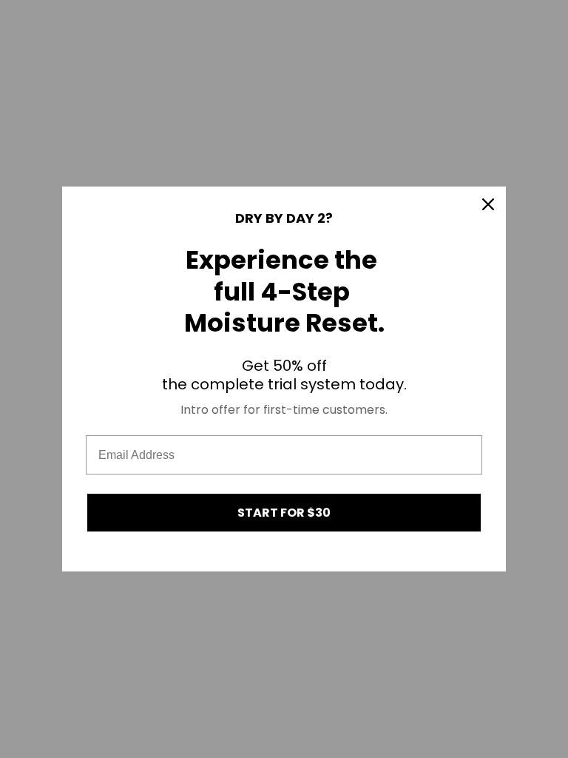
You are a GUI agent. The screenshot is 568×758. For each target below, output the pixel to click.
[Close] (488, 204)
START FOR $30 (284, 512)
